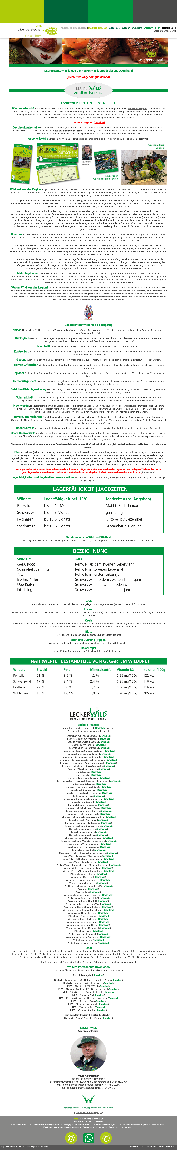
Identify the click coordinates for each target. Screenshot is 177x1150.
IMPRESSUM (155, 1146)
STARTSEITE (132, 1146)
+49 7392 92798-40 (98, 1127)
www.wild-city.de (159, 1124)
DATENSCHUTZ (168, 1146)
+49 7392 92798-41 (125, 1127)
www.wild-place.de (142, 1124)
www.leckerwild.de (125, 1124)
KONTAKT (144, 1146)
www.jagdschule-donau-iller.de (76, 1124)
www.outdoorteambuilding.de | (104, 1124)
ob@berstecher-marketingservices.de (65, 1127)
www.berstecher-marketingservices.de (46, 1124)
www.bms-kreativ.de (19, 1124)
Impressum (148, 472)
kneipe (168, 28)
